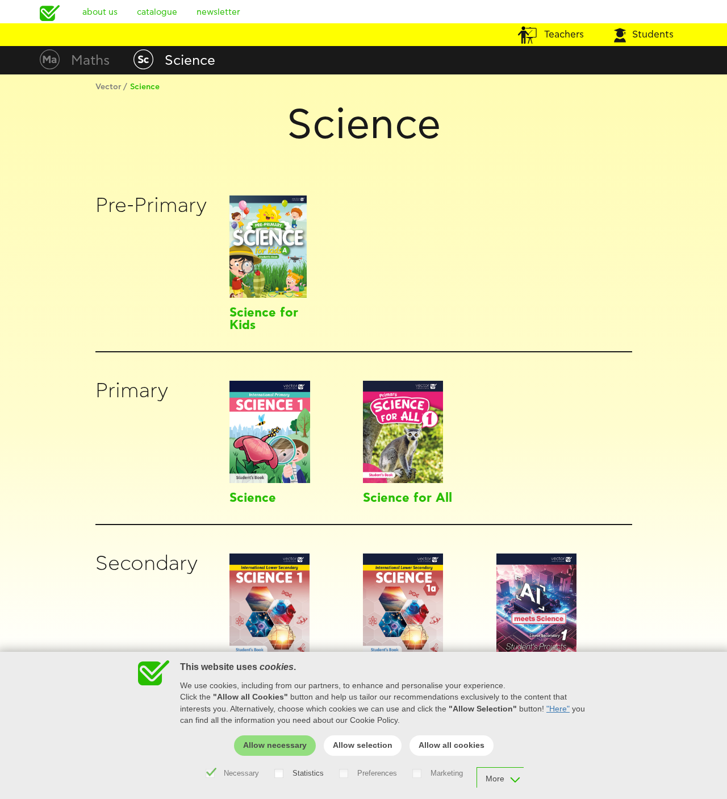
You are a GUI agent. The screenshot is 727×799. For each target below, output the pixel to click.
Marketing (447, 773)
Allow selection (362, 745)
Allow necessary (275, 745)
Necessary (241, 773)
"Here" (558, 709)
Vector (108, 87)
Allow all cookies (451, 745)
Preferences (377, 773)
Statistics (308, 773)
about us (100, 12)
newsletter (218, 12)
